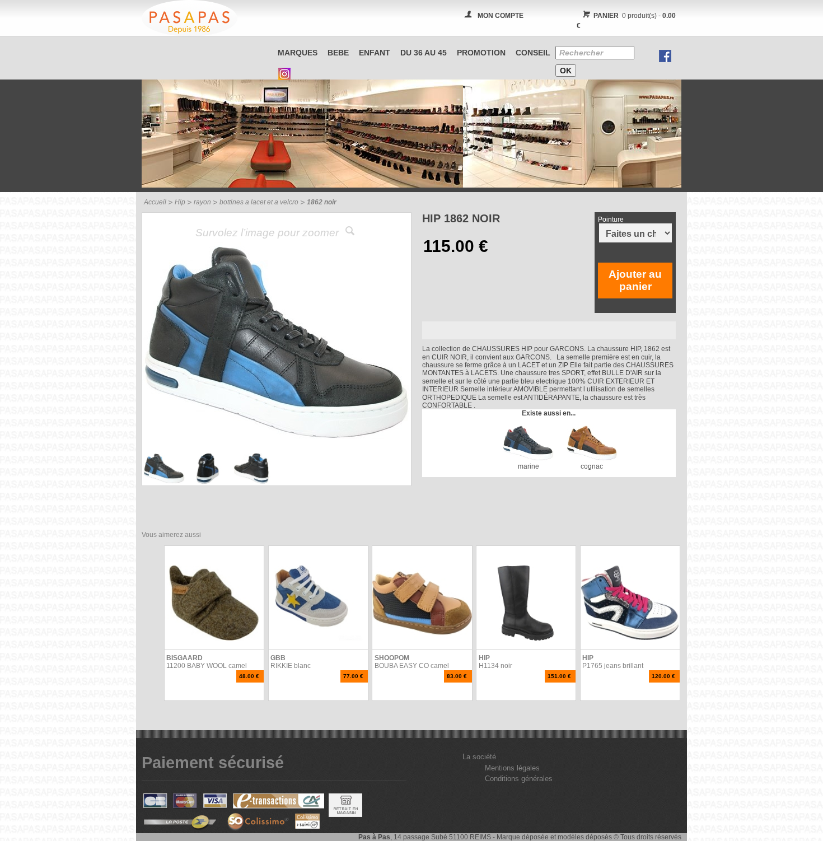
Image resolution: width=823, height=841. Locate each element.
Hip (180, 202)
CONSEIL (533, 52)
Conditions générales (519, 778)
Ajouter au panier (635, 280)
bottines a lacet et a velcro (258, 202)
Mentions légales (512, 768)
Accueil (155, 202)
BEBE (338, 52)
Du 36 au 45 (423, 52)
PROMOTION (481, 52)
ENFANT (374, 52)
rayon (202, 202)
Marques (297, 52)
